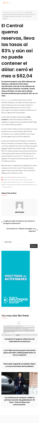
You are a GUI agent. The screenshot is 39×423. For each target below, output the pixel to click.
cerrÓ (30, 180)
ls (33, 182)
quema (18, 184)
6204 (5, 180)
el (18, 182)
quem (14, 184)
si (35, 184)
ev (20, 182)
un (10, 187)
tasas (5, 187)
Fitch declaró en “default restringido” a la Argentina (21, 230)
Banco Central (7, 100)
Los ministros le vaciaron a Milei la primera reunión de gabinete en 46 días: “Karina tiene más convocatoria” (19, 401)
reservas (25, 184)
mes (3, 184)
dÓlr (13, 182)
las (25, 182)
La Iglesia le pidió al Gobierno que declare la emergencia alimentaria (19, 222)
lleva (31, 182)
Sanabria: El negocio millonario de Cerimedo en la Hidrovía (19, 340)
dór (16, 182)
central (21, 180)
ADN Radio (19, 212)
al (11, 180)
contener (4, 182)
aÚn (17, 180)
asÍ (14, 180)
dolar (9, 182)
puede (9, 184)
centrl (26, 180)
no (5, 184)
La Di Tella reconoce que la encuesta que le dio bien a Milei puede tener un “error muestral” (19, 352)
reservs (30, 184)
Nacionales (17, 177)
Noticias (23, 177)
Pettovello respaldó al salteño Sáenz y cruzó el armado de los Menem (19, 365)
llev (28, 182)
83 (8, 180)
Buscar (8, 242)
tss (8, 187)
